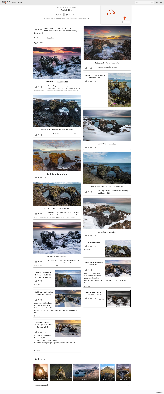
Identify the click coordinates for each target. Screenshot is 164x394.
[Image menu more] (45, 87)
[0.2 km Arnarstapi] (61, 372)
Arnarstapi (73, 7)
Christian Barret (67, 130)
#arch (52, 18)
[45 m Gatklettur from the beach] (41, 372)
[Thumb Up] (36, 30)
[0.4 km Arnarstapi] (123, 372)
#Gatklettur (47, 18)
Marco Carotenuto (112, 63)
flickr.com (37, 284)
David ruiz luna (64, 208)
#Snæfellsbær (73, 18)
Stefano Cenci (62, 174)
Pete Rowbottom (62, 82)
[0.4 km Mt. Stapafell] (107, 372)
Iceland (58, 7)
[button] (82, 359)
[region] (116, 14)
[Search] (152, 2)
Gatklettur (50, 38)
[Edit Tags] (88, 18)
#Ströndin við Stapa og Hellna (61, 18)
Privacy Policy (159, 392)
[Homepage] (6, 2)
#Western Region (82, 18)
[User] (161, 2)
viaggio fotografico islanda (107, 67)
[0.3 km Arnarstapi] (86, 372)
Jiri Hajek (39, 43)
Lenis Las (112, 144)
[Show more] (57, 91)
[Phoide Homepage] (6, 2)
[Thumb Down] (41, 30)
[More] (78, 14)
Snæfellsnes (65, 7)
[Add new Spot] (157, 2)
